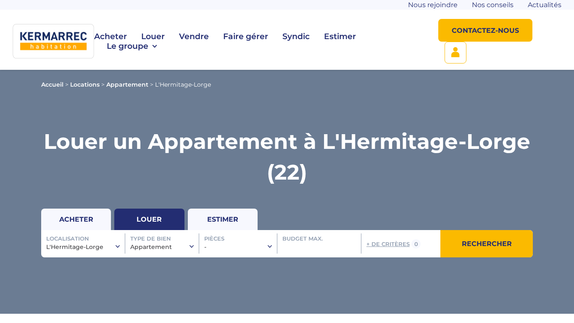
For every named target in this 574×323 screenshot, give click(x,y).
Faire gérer (245, 36)
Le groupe (127, 46)
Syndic (296, 36)
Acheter (110, 36)
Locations (85, 84)
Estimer (340, 36)
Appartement (127, 84)
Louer (153, 36)
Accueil (52, 84)
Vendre (194, 36)
